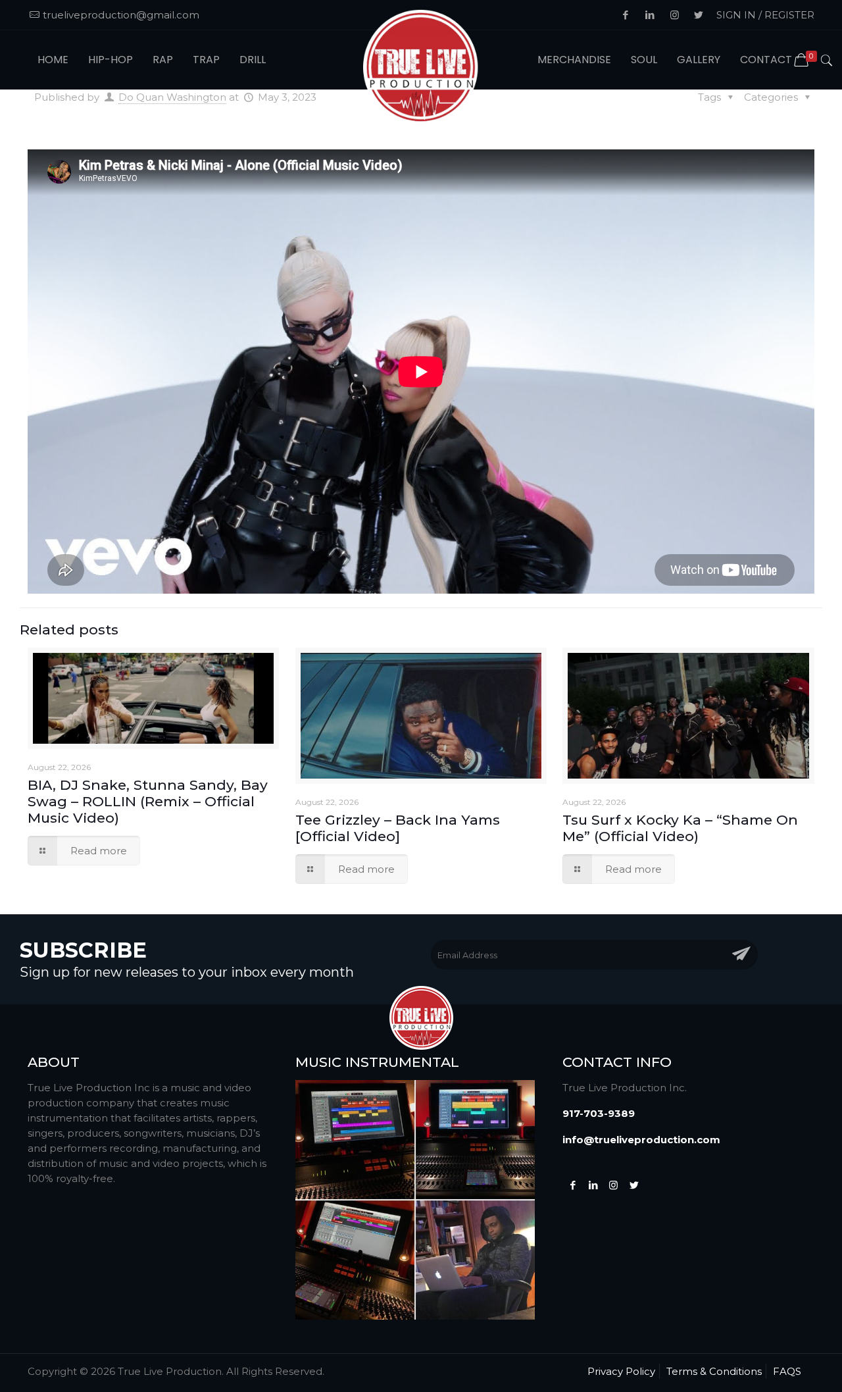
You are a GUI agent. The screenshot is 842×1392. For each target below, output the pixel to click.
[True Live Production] (421, 68)
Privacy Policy (621, 1371)
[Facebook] (573, 1185)
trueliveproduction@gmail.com (121, 15)
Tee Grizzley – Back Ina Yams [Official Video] (397, 828)
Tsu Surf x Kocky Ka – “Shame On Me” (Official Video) (680, 828)
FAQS (787, 1371)
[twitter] (634, 1185)
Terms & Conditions (714, 1371)
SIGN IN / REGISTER (765, 15)
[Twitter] (593, 1185)
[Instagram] (613, 1185)
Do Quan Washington (172, 97)
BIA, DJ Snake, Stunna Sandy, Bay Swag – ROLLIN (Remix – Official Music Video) (148, 801)
